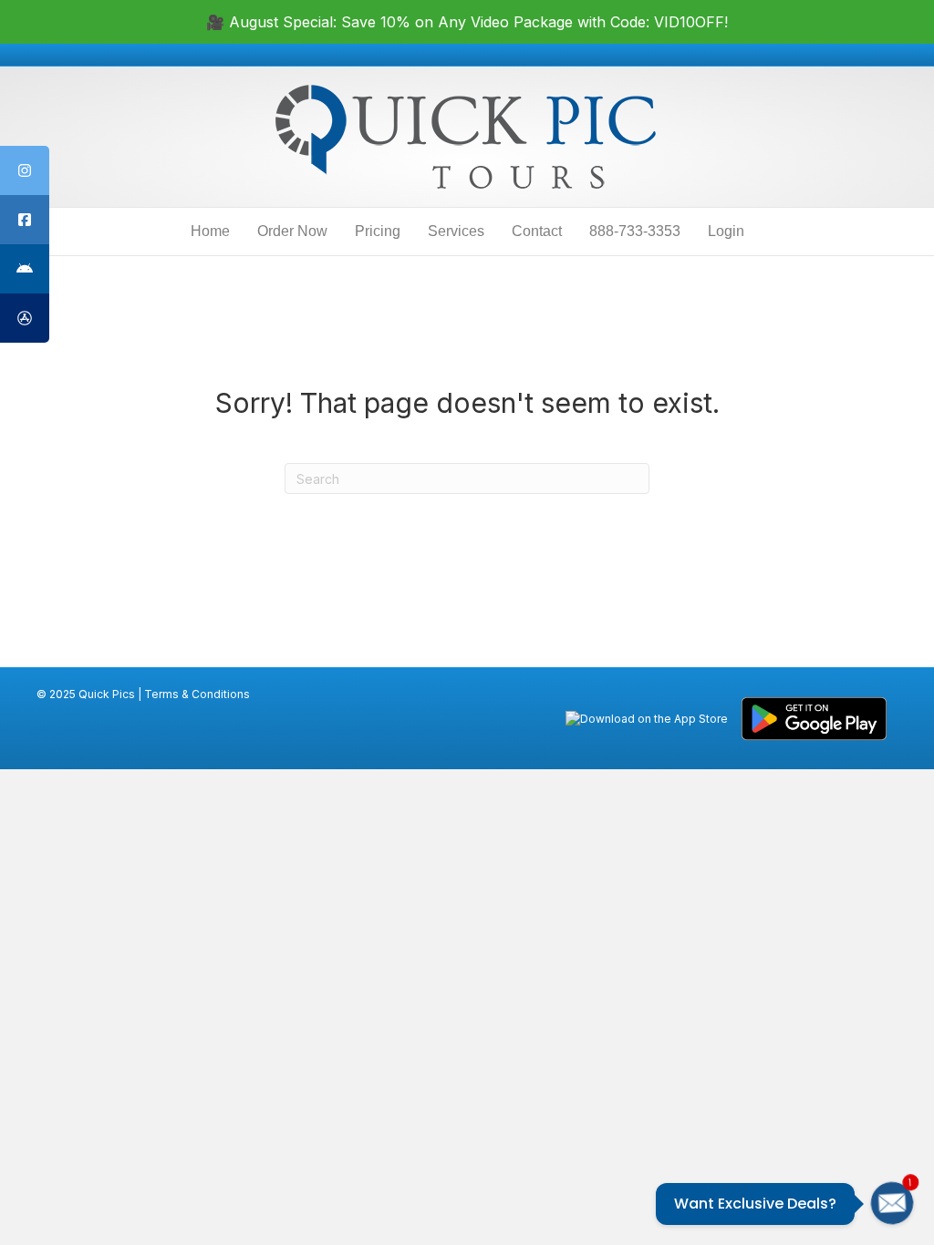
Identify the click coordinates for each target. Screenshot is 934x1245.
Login (726, 231)
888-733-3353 (634, 231)
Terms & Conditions (197, 694)
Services (456, 231)
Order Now (292, 231)
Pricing (377, 231)
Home (210, 231)
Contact (537, 231)
